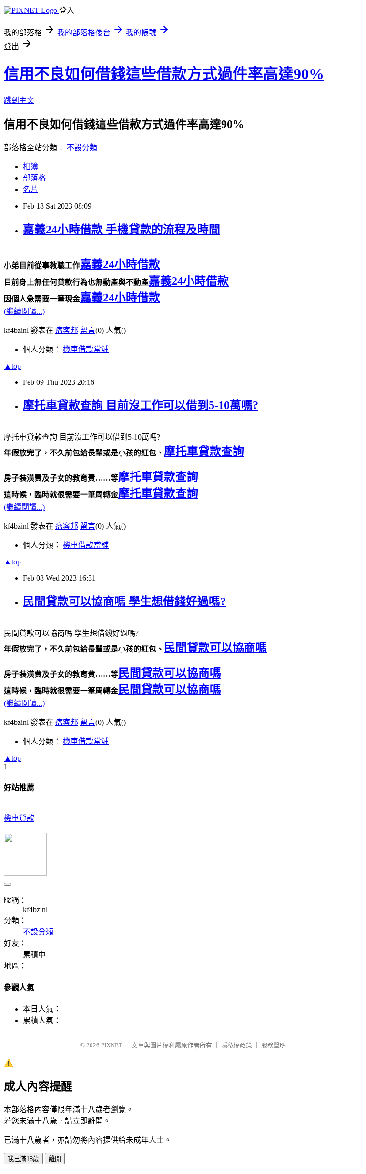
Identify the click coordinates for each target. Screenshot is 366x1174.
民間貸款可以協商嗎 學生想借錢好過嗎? (124, 601)
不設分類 (82, 147)
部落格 (34, 178)
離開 (55, 1159)
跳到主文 (19, 100)
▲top (12, 366)
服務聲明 (273, 1045)
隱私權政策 (236, 1045)
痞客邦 (66, 330)
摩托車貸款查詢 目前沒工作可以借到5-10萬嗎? (140, 405)
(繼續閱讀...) (24, 311)
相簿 (30, 166)
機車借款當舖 (86, 349)
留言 (87, 330)
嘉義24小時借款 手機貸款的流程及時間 (121, 229)
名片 (30, 189)
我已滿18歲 (23, 1159)
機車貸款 (19, 818)
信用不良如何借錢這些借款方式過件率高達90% (164, 73)
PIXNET (111, 1045)
